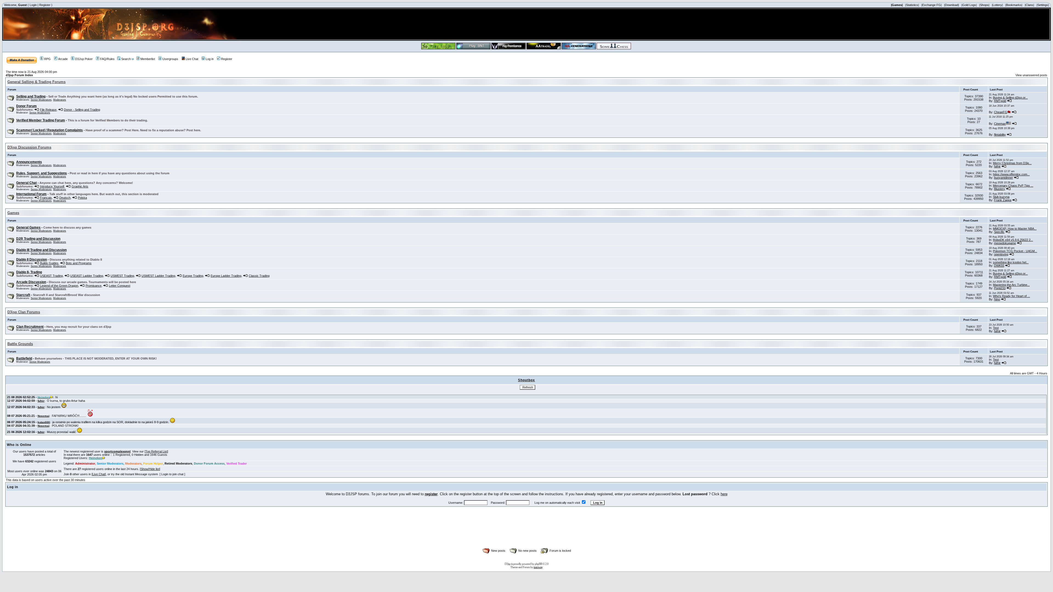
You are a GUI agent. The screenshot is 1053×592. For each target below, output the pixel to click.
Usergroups (170, 59)
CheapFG (1000, 112)
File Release (48, 109)
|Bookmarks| (1013, 5)
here (724, 494)
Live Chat (192, 59)
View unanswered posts (1031, 75)
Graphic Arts (80, 186)
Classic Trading (259, 275)
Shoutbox (526, 380)
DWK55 (999, 265)
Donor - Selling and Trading (82, 109)
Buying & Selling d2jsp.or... (1010, 97)
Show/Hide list (150, 469)
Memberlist (147, 59)
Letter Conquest (119, 285)
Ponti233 (1000, 288)
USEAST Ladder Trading (86, 275)
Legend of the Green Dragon (59, 285)
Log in (210, 59)
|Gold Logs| (969, 5)
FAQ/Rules (107, 59)
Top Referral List (156, 451)
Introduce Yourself (52, 186)
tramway (538, 567)
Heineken (95, 458)
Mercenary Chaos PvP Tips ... (1013, 185)
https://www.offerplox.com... (1011, 174)
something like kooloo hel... (1011, 262)
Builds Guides (49, 263)
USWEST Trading (122, 275)
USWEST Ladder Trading (158, 275)
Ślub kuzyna (1001, 196)
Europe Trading (193, 275)
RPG (47, 59)
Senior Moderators (41, 99)
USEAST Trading (51, 275)
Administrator (85, 463)
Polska (82, 197)
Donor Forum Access (209, 463)
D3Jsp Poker (84, 59)
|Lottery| (997, 5)
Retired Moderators (178, 463)
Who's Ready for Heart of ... (1011, 296)
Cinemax (1000, 123)
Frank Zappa (1002, 200)
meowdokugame (1005, 243)
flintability (1000, 134)
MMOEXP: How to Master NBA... (1015, 228)
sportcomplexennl (117, 451)
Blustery (999, 188)
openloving (1001, 254)
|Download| (951, 5)
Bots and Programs (79, 263)
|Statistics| (912, 5)
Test (996, 327)
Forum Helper (153, 463)
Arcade (63, 59)
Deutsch (64, 197)
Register (44, 5)
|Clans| (1029, 5)
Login (33, 5)
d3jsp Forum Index (19, 75)
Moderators (59, 99)
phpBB (538, 563)
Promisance (93, 285)
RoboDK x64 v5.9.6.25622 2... (1013, 239)
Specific (999, 232)
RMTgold (1000, 101)
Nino (997, 299)
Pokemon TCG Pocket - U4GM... (1015, 251)
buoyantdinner (1003, 177)
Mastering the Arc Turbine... (1011, 284)
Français (46, 197)
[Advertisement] (526, 533)
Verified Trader (236, 463)
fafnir (997, 166)
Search (126, 59)
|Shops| (984, 5)
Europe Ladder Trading (226, 275)
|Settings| (1043, 5)
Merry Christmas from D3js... (1012, 163)
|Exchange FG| (931, 5)
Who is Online (19, 445)
